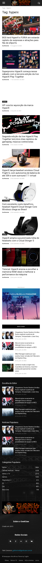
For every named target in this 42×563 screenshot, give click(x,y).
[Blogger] (10, 541)
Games (5, 34)
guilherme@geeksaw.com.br (22, 550)
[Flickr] (21, 541)
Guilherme (5, 46)
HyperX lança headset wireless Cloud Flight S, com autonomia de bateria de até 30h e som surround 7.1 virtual (21, 173)
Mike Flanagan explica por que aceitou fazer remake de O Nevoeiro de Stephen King (27, 356)
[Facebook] (16, 541)
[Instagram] (26, 541)
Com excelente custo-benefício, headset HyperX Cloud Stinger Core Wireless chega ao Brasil (19, 207)
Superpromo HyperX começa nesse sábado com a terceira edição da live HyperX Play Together (20, 74)
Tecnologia (6, 166)
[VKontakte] (32, 541)
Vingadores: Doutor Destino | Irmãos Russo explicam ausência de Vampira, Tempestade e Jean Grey (27, 334)
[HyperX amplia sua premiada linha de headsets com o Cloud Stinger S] (21, 226)
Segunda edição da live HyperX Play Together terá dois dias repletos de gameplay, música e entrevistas (20, 139)
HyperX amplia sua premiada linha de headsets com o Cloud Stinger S (20, 239)
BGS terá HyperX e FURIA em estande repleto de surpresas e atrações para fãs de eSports (20, 40)
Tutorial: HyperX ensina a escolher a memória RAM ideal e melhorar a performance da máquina (20, 272)
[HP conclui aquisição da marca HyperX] (21, 93)
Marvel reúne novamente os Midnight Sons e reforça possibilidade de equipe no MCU (26, 345)
